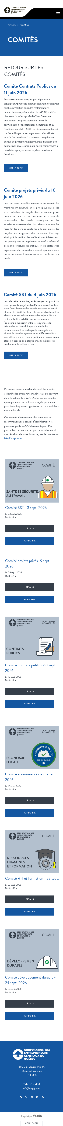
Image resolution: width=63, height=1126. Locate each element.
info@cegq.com (13, 438)
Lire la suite (16, 168)
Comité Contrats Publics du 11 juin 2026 (30, 89)
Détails (30, 528)
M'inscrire (30, 540)
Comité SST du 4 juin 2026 (30, 294)
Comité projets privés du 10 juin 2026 (30, 193)
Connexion (31, 1123)
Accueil (12, 24)
